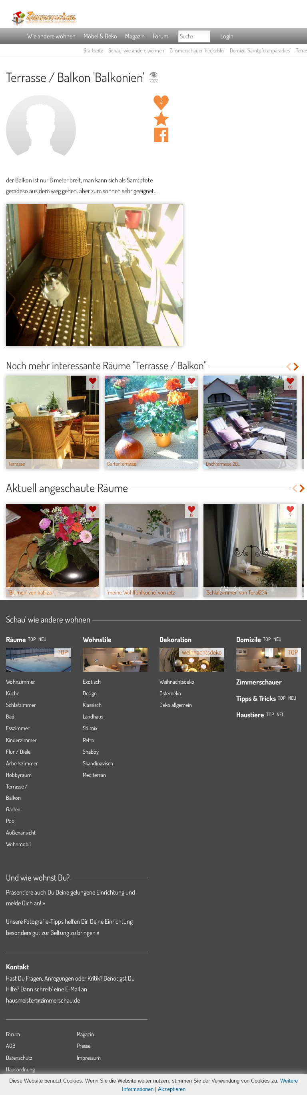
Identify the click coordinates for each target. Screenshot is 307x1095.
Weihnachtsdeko (176, 681)
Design (90, 693)
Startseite (93, 50)
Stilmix (90, 728)
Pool (11, 820)
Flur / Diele (18, 751)
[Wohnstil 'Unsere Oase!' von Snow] (115, 660)
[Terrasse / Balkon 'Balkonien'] (94, 275)
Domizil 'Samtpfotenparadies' (260, 50)
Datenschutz (19, 1057)
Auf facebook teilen (161, 135)
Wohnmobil (18, 844)
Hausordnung (20, 1069)
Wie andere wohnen (51, 36)
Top (267, 639)
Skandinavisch (98, 763)
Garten (13, 809)
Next (297, 367)
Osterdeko (170, 693)
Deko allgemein (175, 704)
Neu (277, 639)
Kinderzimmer (21, 740)
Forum (160, 36)
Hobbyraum (19, 774)
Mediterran (94, 774)
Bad (10, 716)
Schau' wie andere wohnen (136, 50)
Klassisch (92, 704)
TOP (32, 639)
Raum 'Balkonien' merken (161, 119)
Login (226, 36)
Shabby (91, 751)
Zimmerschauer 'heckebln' (197, 50)
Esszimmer (18, 728)
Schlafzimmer (21, 704)
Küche (12, 693)
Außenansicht (21, 832)
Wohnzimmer (20, 681)
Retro (88, 740)
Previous (288, 367)
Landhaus (93, 716)
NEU (42, 639)
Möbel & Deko (100, 36)
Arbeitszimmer (22, 763)
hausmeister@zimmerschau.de (43, 1000)
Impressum (89, 1057)
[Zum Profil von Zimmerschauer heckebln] (41, 130)
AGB (11, 1045)
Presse (83, 1045)
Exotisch (92, 681)
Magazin (135, 36)
